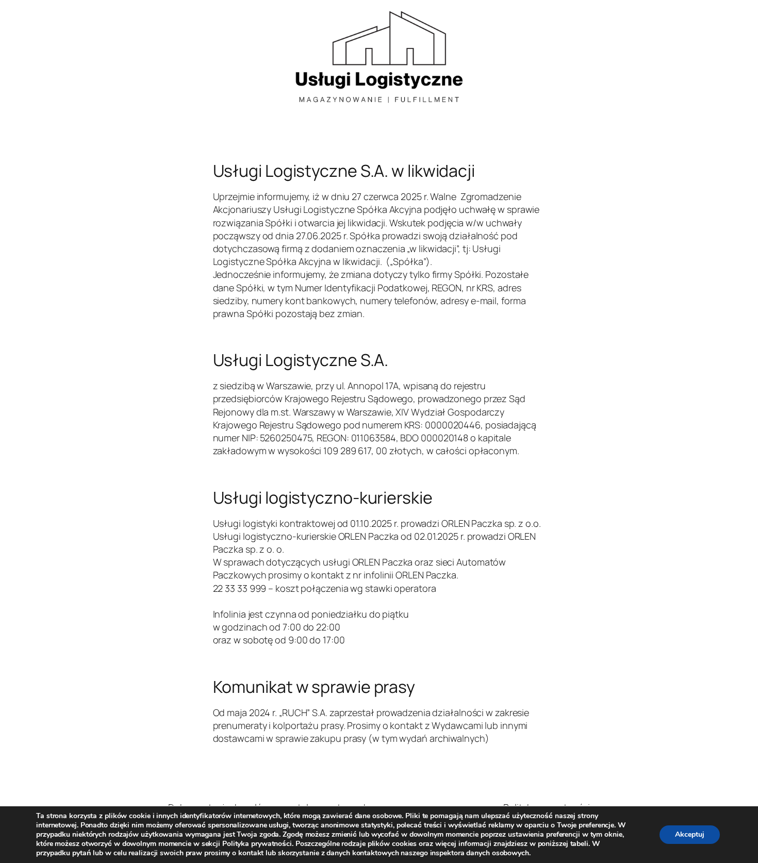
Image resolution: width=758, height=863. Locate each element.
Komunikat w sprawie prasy (314, 686)
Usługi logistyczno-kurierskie (323, 497)
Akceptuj (689, 834)
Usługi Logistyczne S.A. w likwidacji (344, 170)
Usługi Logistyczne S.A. (301, 360)
